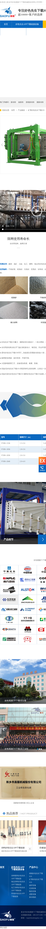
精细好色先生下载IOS (36, 875)
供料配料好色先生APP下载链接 (18, 877)
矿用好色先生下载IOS (36, 110)
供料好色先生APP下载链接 (13, 848)
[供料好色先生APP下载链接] (16, 832)
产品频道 (21, 110)
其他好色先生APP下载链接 (18, 895)
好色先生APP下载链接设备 (27, 24)
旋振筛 (20, 102)
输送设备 (32, 891)
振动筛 (13, 102)
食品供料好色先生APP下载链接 (18, 883)
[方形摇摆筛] (8, 16)
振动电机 (32, 897)
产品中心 (33, 867)
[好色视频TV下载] (7, 916)
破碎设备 (32, 885)
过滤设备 (32, 888)
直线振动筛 (30, 102)
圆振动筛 (40, 102)
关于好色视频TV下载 (13, 32)
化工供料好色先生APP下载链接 (18, 889)
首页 (6, 24)
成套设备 (32, 894)
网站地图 (3, 928)
